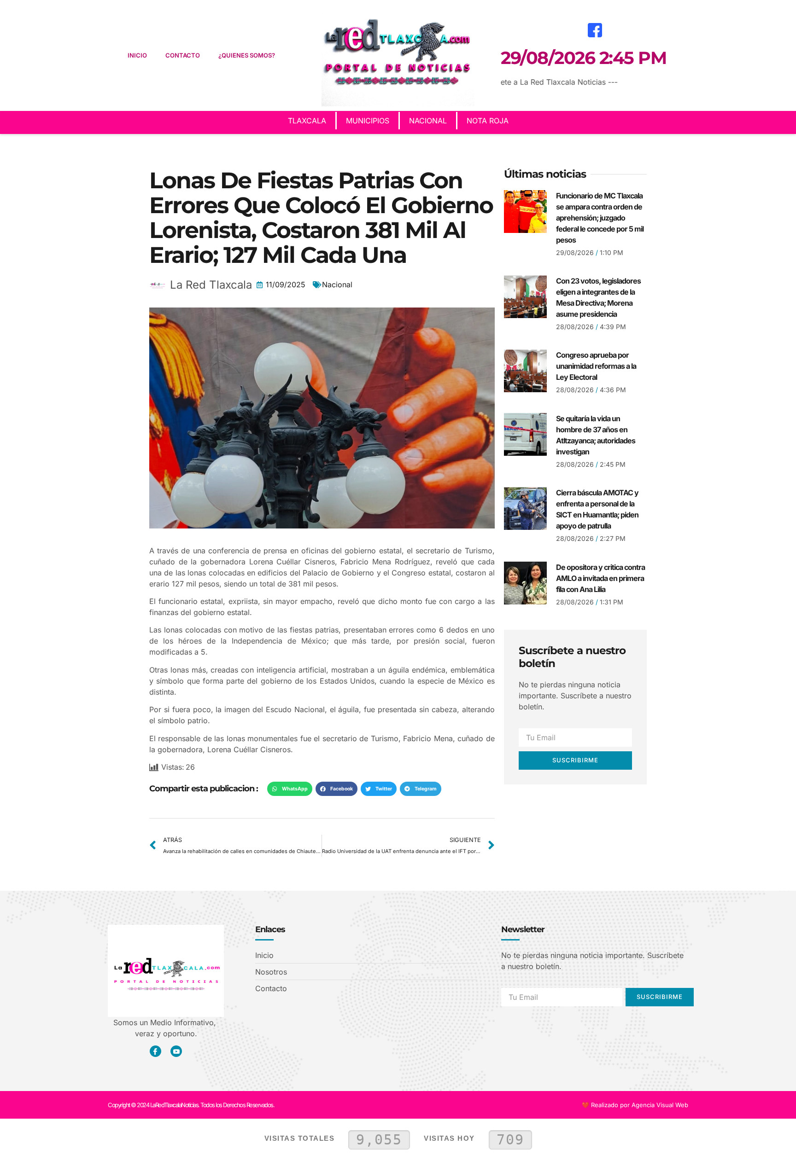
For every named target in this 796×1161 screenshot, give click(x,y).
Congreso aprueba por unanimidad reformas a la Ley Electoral (596, 366)
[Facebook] (595, 30)
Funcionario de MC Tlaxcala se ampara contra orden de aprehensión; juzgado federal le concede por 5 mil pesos (600, 217)
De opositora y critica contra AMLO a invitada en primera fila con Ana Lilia (600, 578)
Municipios (367, 120)
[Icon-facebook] (155, 1051)
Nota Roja (488, 120)
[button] (289, 789)
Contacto (182, 55)
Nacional (428, 120)
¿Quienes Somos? (246, 55)
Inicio (137, 55)
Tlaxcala (307, 120)
